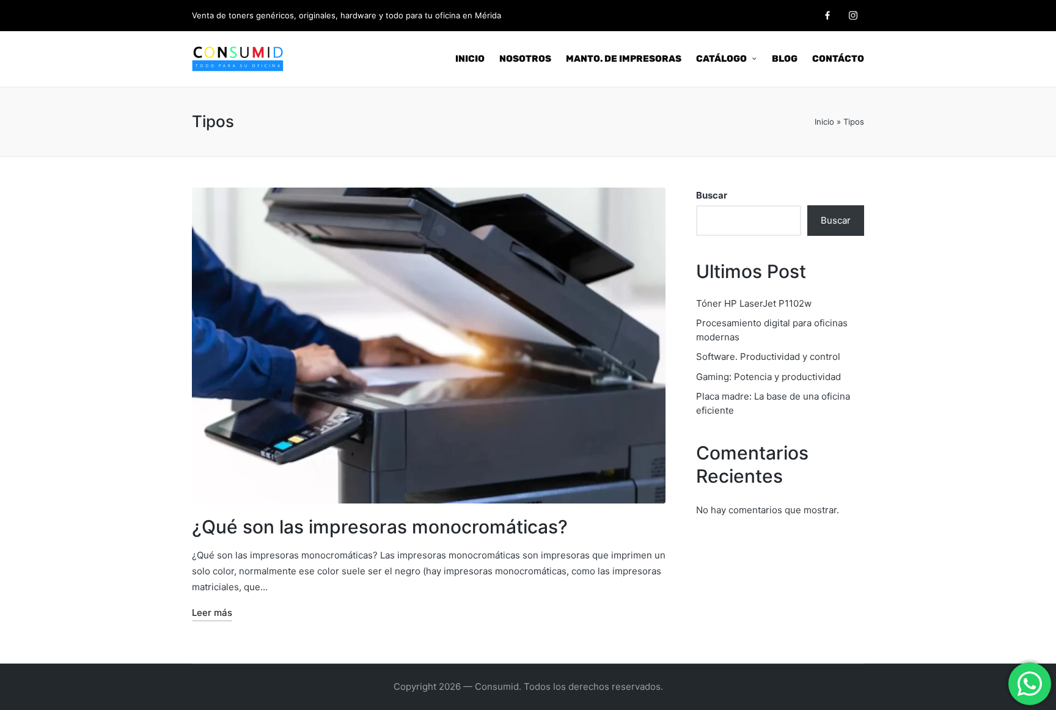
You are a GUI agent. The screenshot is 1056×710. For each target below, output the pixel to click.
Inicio (824, 121)
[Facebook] (827, 15)
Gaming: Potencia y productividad (768, 376)
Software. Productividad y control (768, 356)
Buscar (711, 195)
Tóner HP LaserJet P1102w (754, 303)
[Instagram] (853, 15)
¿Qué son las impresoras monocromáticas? (380, 527)
